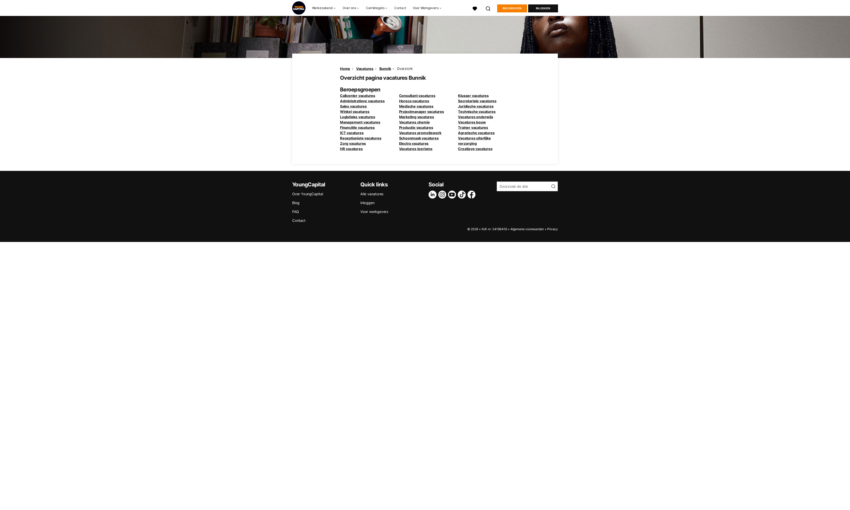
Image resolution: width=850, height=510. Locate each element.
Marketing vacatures (416, 117)
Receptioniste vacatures (360, 138)
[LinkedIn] (433, 195)
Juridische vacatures (475, 106)
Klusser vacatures (473, 95)
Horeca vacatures (414, 101)
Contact (400, 8)
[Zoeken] (488, 8)
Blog (295, 203)
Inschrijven (512, 8)
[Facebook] (472, 195)
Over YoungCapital (307, 194)
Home (345, 68)
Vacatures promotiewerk (420, 133)
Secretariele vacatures (477, 101)
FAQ (295, 211)
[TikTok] (463, 195)
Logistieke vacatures (357, 117)
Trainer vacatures (473, 127)
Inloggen (543, 8)
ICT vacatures (351, 133)
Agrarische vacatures (476, 133)
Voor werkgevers (374, 211)
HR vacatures (351, 149)
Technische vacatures (476, 111)
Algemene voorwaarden (527, 229)
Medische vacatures (416, 106)
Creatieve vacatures (475, 149)
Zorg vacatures (353, 143)
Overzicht (405, 68)
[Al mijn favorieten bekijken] (475, 8)
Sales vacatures (353, 106)
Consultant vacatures (417, 95)
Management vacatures (360, 122)
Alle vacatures (371, 194)
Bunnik (385, 68)
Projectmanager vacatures (421, 111)
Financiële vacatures (357, 127)
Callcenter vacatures (357, 95)
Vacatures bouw (472, 122)
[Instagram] (443, 195)
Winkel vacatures (354, 111)
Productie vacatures (416, 127)
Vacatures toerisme (416, 149)
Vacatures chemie (414, 122)
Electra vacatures (414, 143)
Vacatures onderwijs (475, 117)
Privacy (552, 229)
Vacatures (364, 68)
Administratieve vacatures (362, 101)
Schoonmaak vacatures (419, 138)
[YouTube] (453, 195)
